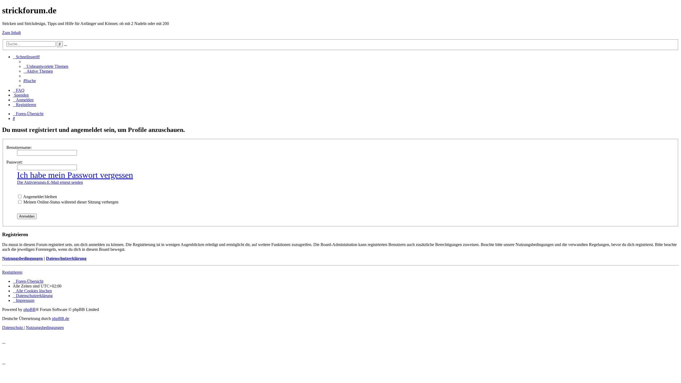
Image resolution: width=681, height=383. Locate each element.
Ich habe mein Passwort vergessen (75, 175)
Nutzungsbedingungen (22, 258)
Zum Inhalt (11, 32)
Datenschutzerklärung (66, 258)
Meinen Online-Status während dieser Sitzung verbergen (70, 202)
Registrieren (12, 272)
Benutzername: (19, 147)
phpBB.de (60, 318)
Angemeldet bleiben (39, 196)
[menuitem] (45, 66)
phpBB (29, 309)
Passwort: (14, 162)
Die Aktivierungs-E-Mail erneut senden (50, 182)
